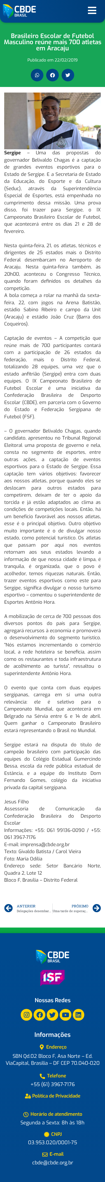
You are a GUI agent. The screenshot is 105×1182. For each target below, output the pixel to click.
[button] (37, 75)
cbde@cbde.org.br (52, 1162)
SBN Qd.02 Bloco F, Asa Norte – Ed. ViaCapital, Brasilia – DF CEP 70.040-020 (53, 1060)
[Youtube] (65, 1014)
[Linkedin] (78, 1014)
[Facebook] (39, 1014)
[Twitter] (52, 1014)
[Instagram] (26, 1014)
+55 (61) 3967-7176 (53, 1084)
